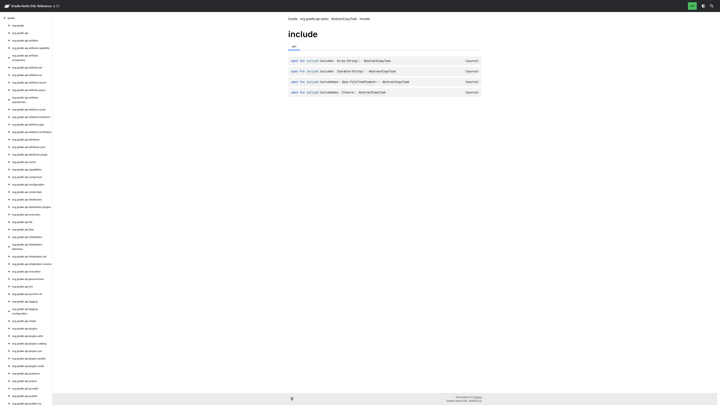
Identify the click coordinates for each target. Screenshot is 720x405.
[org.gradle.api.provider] (6, 388)
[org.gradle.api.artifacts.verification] (6, 132)
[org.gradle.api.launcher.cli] (6, 294)
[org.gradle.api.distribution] (6, 199)
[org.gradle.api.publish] (6, 396)
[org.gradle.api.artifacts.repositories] (6, 100)
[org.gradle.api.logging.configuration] (6, 311)
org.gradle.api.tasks (314, 19)
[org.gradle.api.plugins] (6, 328)
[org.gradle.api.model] (6, 321)
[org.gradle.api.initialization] (6, 237)
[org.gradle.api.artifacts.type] (6, 124)
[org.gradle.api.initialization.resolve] (6, 264)
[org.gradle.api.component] (6, 177)
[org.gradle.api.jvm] (6, 286)
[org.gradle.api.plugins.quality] (6, 358)
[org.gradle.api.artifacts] (6, 40)
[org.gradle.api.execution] (6, 214)
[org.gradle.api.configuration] (6, 184)
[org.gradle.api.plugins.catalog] (6, 343)
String (352, 61)
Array (341, 61)
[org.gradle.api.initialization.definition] (6, 247)
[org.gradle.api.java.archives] (6, 279)
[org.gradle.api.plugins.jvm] (6, 351)
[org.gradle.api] (6, 33)
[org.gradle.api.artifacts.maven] (6, 82)
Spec (345, 82)
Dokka (478, 397)
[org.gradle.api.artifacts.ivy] (6, 75)
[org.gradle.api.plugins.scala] (6, 366)
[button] (712, 6)
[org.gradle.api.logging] (6, 301)
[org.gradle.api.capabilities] (6, 169)
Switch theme (703, 6)
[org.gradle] (6, 25)
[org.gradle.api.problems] (6, 373)
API (692, 6)
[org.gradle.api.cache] (6, 162)
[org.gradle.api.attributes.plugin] (6, 154)
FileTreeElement (363, 82)
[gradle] (4, 18)
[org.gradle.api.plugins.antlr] (6, 336)
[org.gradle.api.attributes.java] (6, 147)
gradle (16, 6)
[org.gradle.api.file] (6, 222)
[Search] (712, 6)
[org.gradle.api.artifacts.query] (6, 90)
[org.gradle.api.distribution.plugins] (6, 207)
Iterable (343, 71)
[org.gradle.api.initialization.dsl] (6, 256)
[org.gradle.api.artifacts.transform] (6, 117)
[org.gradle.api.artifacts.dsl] (6, 67)
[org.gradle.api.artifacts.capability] (6, 48)
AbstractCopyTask (344, 19)
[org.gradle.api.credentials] (6, 192)
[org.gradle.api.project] (6, 381)
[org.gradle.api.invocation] (6, 271)
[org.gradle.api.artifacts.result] (6, 109)
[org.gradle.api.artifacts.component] (6, 58)
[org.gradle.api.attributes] (6, 139)
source (472, 61)
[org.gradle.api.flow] (6, 229)
